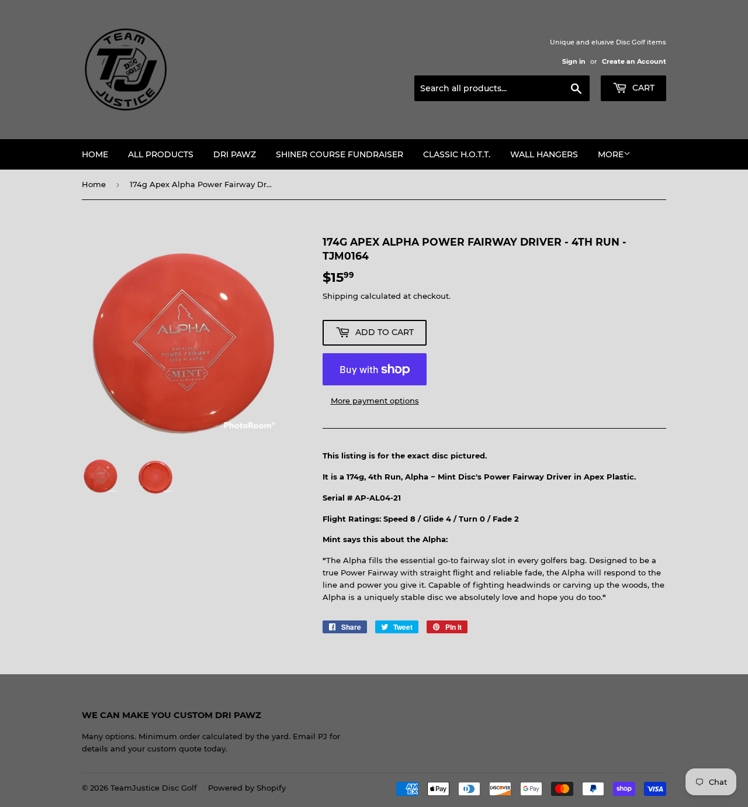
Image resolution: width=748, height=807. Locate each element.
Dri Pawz (234, 154)
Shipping (340, 296)
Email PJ (310, 736)
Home (95, 154)
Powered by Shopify (247, 787)
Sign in (574, 61)
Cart (642, 87)
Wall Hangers (544, 154)
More (611, 154)
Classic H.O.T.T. (456, 154)
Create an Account (634, 61)
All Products (160, 154)
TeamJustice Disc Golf (153, 787)
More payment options (375, 400)
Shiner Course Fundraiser (339, 154)
